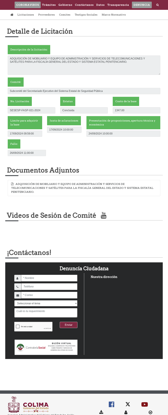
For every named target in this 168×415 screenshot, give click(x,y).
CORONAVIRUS (27, 4)
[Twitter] (127, 406)
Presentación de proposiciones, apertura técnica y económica (122, 122)
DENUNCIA (142, 4)
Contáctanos (84, 4)
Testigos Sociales (86, 14)
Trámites (49, 4)
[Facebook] (111, 406)
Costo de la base (125, 101)
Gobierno (65, 4)
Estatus (68, 101)
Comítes (64, 14)
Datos (100, 4)
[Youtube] (144, 406)
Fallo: (14, 143)
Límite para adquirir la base (24, 122)
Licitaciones (25, 14)
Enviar (68, 324)
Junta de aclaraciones (64, 120)
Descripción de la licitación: (29, 49)
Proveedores (46, 14)
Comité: (15, 82)
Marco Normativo (114, 14)
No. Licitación (19, 101)
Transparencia (118, 4)
